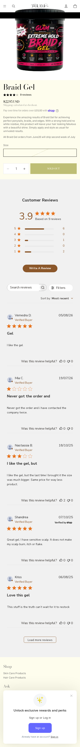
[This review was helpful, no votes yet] (60, 361)
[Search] (13, 6)
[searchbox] (23, 287)
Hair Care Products (14, 677)
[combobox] (57, 298)
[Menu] (4, 6)
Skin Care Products (14, 673)
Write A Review (40, 268)
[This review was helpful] (60, 500)
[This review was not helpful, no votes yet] (68, 361)
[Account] (66, 6)
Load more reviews (40, 640)
